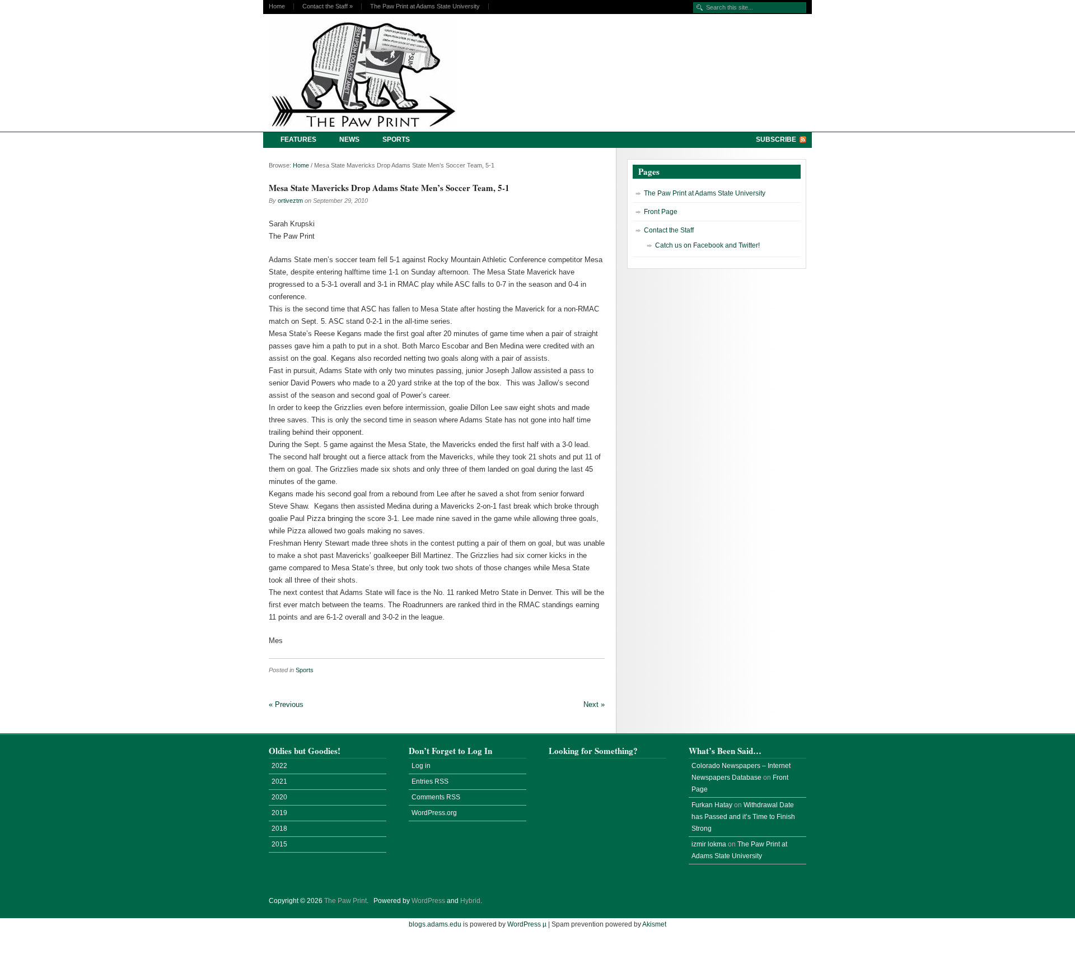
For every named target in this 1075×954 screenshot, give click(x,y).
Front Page (660, 212)
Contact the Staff (327, 6)
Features (298, 139)
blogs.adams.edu (435, 924)
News (349, 139)
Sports (396, 139)
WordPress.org (434, 813)
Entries (430, 781)
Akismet (654, 924)
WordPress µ (526, 924)
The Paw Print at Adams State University (425, 6)
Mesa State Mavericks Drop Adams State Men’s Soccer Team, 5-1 (389, 188)
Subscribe (776, 139)
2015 (279, 844)
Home (277, 6)
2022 (279, 766)
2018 (279, 828)
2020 (279, 797)
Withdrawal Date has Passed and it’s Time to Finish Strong (743, 816)
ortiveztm (290, 200)
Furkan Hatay (711, 805)
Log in (421, 766)
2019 (279, 813)
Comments (436, 797)
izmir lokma (708, 844)
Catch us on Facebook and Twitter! (707, 245)
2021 (279, 781)
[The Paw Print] (367, 73)
